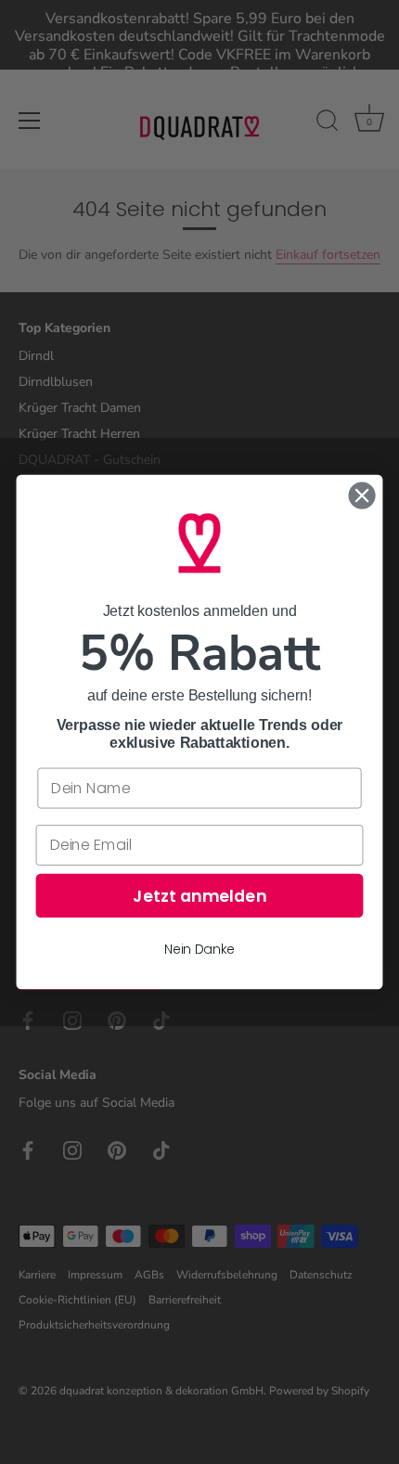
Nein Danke (199, 949)
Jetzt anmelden (199, 895)
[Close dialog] (362, 496)
